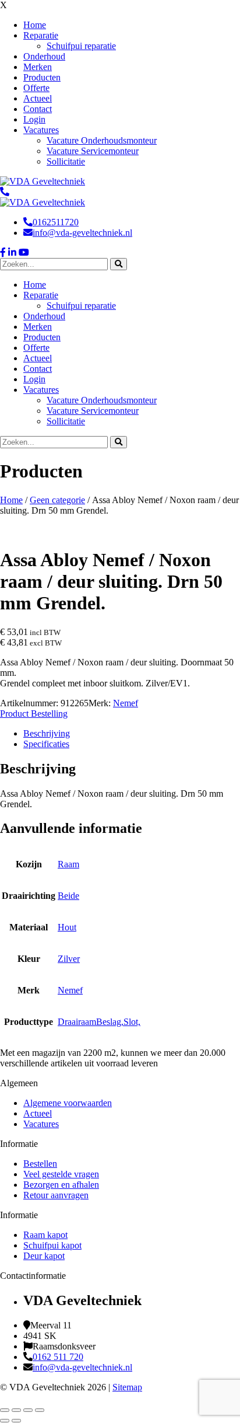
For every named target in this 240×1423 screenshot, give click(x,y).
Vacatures (41, 1124)
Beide (68, 896)
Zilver (69, 959)
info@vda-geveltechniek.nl (82, 233)
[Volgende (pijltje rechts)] (16, 1420)
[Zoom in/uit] (4, 1410)
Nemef (125, 703)
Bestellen (40, 1164)
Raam (68, 864)
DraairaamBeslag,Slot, (99, 1022)
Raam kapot (45, 1235)
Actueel (37, 1113)
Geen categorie (57, 500)
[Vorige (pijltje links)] (4, 1420)
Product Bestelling (34, 714)
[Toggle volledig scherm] (16, 1410)
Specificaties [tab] (46, 744)
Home (11, 500)
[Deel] (28, 1410)
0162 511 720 (58, 1357)
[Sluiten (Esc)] (39, 1410)
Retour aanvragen (56, 1195)
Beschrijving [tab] (46, 733)
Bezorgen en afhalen (61, 1185)
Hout (67, 927)
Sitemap (127, 1387)
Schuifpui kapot (52, 1245)
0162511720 (56, 222)
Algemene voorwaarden (67, 1103)
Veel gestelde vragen (61, 1174)
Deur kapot (44, 1256)
